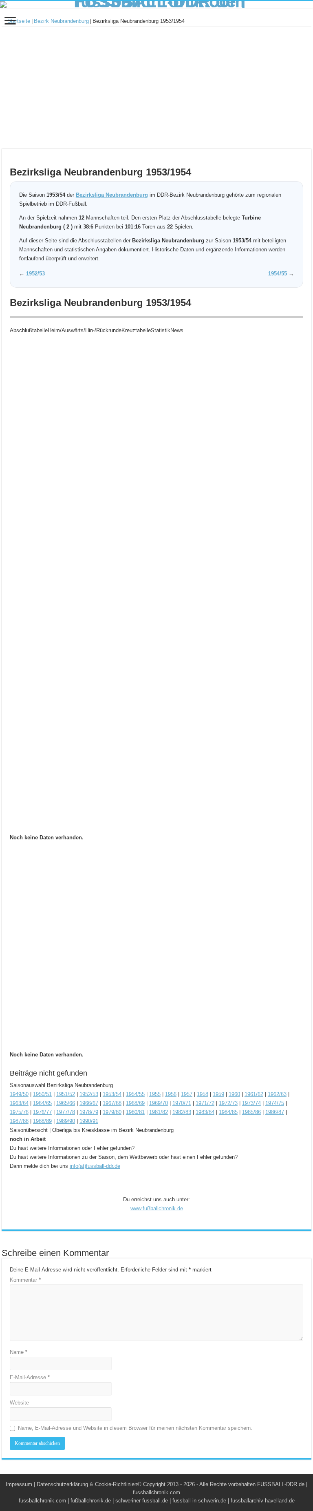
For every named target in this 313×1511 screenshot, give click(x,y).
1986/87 (274, 1112)
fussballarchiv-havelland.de (263, 1501)
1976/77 (42, 1112)
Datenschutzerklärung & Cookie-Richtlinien (87, 1484)
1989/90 (65, 1121)
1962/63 (277, 1094)
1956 (170, 1094)
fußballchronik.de (91, 1501)
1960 (234, 1094)
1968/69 (135, 1103)
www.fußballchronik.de (156, 1208)
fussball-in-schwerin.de (199, 1501)
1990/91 (88, 1121)
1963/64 (19, 1103)
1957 (186, 1094)
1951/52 (65, 1094)
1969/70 (158, 1103)
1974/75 (274, 1103)
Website (19, 1403)
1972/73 (228, 1103)
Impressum (19, 1484)
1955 (155, 1094)
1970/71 (181, 1103)
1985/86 (251, 1112)
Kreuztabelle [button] (136, 330)
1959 (218, 1094)
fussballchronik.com (42, 1501)
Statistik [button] (160, 330)
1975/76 (19, 1112)
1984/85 (228, 1112)
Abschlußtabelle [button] (29, 330)
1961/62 (254, 1094)
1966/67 (88, 1103)
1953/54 (112, 1094)
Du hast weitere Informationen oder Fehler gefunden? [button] (72, 1148)
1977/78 (65, 1112)
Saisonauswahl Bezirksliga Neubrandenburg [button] (61, 1085)
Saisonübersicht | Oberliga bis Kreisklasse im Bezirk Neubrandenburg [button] (92, 1130)
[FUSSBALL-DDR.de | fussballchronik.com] (156, 4)
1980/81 (135, 1112)
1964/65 (42, 1103)
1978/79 (88, 1112)
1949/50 (19, 1094)
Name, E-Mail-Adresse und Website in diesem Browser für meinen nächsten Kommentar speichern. (135, 1428)
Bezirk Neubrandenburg (61, 21)
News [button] (176, 330)
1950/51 (42, 1094)
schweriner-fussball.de (141, 1501)
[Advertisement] (156, 88)
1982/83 (181, 1112)
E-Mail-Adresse (30, 1377)
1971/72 (205, 1103)
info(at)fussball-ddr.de (95, 1166)
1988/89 (42, 1121)
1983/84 (205, 1112)
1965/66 (65, 1103)
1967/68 (112, 1103)
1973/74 (251, 1103)
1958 (202, 1094)
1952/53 (35, 274)
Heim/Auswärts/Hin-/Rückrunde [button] (84, 330)
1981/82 (158, 1112)
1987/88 (19, 1121)
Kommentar (25, 1280)
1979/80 (112, 1112)
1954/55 (277, 274)
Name (18, 1352)
